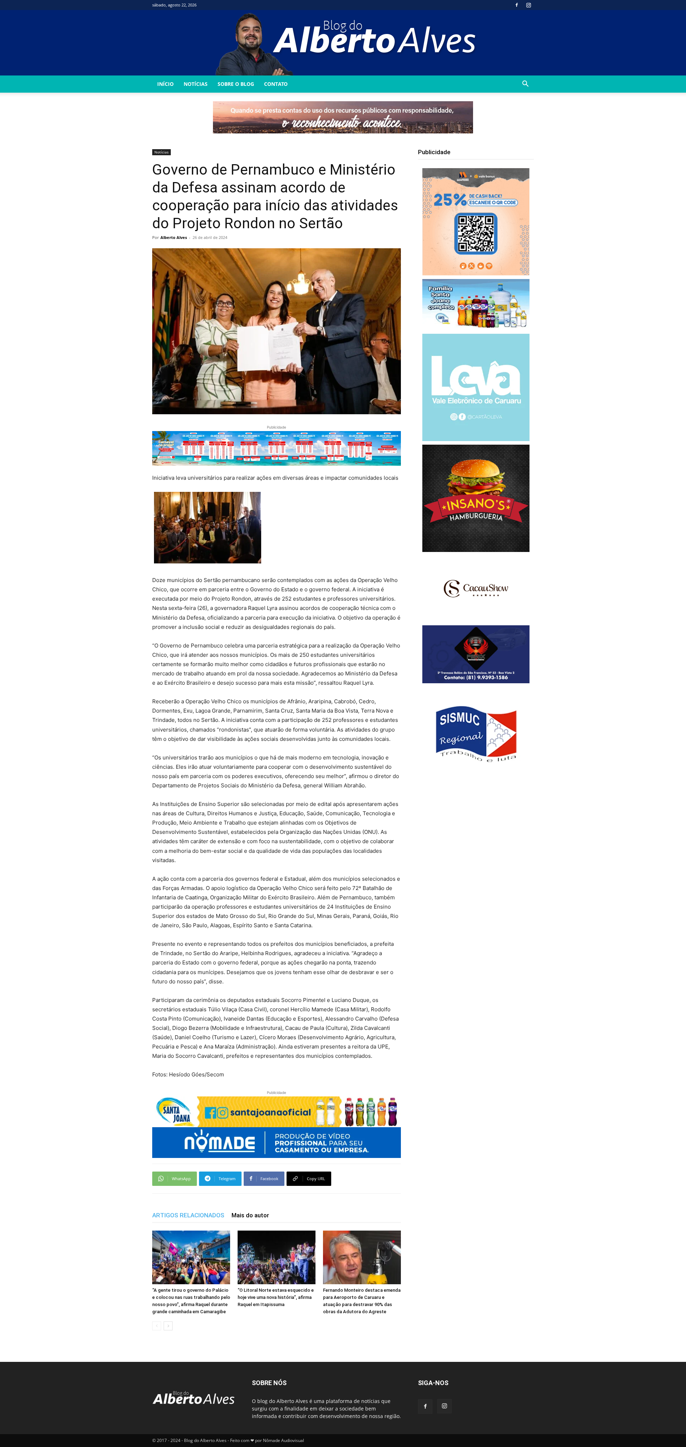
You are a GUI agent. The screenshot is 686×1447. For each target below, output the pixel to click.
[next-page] (168, 1325)
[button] (525, 84)
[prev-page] (156, 1325)
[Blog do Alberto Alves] (343, 42)
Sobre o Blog (236, 83)
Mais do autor (250, 1215)
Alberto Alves (173, 237)
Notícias (196, 83)
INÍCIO (165, 83)
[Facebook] (516, 5)
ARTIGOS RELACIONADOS (188, 1215)
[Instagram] (528, 5)
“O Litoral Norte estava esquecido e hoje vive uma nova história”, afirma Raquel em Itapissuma (276, 1297)
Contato (276, 83)
